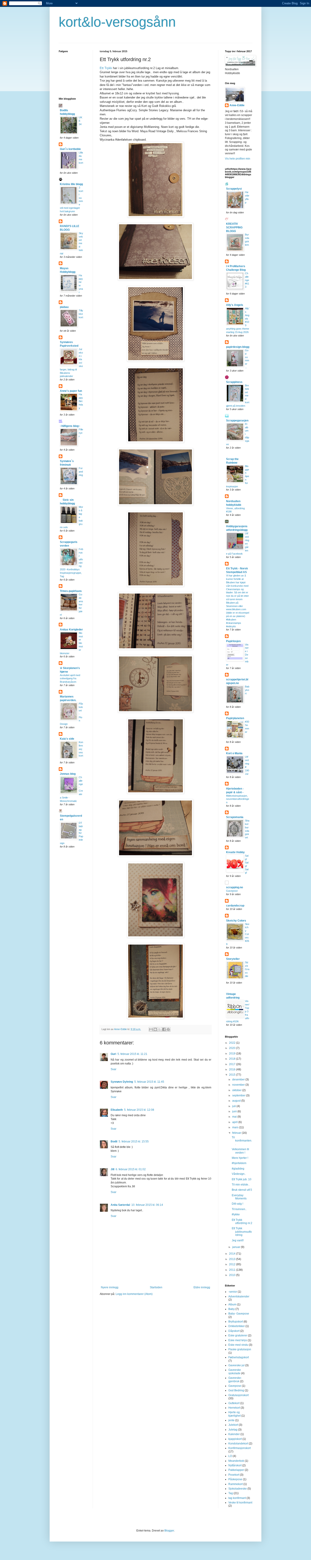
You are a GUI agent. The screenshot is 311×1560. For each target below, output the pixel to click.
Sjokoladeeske (237, 1488)
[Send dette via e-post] (151, 1029)
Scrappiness (234, 382)
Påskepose (235, 1479)
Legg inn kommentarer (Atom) (134, 1294)
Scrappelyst (234, 188)
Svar (113, 1069)
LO (230, 1456)
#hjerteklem (239, 1163)
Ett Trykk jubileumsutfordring (242, 1232)
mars (235, 1127)
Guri (113, 1054)
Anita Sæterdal (120, 1204)
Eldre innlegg (202, 1287)
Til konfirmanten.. (242, 1141)
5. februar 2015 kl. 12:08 (139, 1109)
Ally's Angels (234, 305)
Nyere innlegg (109, 1287)
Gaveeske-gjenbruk (235, 1379)
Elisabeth (117, 1109)
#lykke (236, 1214)
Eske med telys (237, 1340)
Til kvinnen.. (239, 1209)
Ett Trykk (106, 68)
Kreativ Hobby (235, 852)
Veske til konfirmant (240, 1502)
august (236, 1100)
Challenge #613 (247, 280)
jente (231, 1420)
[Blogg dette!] (155, 1029)
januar (236, 1247)
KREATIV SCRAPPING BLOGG (234, 227)
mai (234, 1116)
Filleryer (81, 433)
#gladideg (238, 1168)
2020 (232, 1048)
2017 (232, 1064)
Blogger (169, 1530)
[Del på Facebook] (164, 1029)
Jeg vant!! (238, 1240)
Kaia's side (67, 738)
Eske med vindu (238, 1344)
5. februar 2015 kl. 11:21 (132, 1054)
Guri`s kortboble (70, 149)
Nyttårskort (235, 1465)
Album (232, 1304)
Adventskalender (238, 1296)
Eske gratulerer (237, 1335)
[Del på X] (159, 1029)
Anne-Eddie (237, 105)
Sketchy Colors (236, 920)
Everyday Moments (239, 1197)
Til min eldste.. (241, 1184)
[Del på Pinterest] (168, 1029)
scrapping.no (234, 887)
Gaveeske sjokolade (234, 1371)
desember (238, 1079)
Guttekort (234, 1403)
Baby (231, 1309)
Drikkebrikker (236, 1326)
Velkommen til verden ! (240, 1151)
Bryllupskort (235, 1321)
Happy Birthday (81, 401)
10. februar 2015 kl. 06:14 (147, 1204)
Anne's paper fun (71, 391)
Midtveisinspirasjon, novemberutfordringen (237, 799)
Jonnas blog (68, 773)
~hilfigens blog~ (70, 426)
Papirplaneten (235, 718)
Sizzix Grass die (247, 969)
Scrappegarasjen (237, 420)
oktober (237, 1090)
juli (234, 1106)
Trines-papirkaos (71, 591)
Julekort (233, 1424)
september (239, 1095)
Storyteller (233, 959)
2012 (232, 1264)
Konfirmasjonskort (81, 749)
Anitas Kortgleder (71, 629)
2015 (232, 1074)
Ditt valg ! (237, 1203)
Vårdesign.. (239, 1173)
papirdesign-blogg (237, 347)
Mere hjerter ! (240, 1158)
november (238, 1084)
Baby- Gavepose (238, 1313)
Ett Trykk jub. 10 (241, 1179)
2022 (232, 1042)
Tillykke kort (81, 314)
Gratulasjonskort (238, 1395)
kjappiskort (235, 1439)
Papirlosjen (233, 641)
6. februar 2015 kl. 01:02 (131, 1169)
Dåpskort (234, 1331)
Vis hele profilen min (237, 158)
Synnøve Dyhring (122, 1081)
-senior (232, 1291)
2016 (232, 1069)
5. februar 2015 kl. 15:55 (134, 1141)
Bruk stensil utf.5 (242, 1189)
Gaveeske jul (236, 1365)
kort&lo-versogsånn (117, 22)
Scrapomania (234, 817)
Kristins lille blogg (71, 184)
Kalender (234, 1434)
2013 (232, 1259)
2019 (232, 1053)
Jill (112, 1169)
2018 (232, 1058)
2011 (232, 1269)
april (235, 1122)
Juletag (232, 1429)
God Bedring (236, 1390)
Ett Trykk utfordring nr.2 (242, 1221)
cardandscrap (235, 905)
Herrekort (234, 1407)
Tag (230, 1493)
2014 (232, 1253)
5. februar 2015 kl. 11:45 (149, 1081)
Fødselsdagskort (238, 1357)
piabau (64, 307)
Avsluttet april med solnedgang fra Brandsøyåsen (70, 678)
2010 (232, 1275)
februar (237, 1132)
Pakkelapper (236, 1470)
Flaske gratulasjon (239, 1349)
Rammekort (235, 1484)
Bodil (114, 1141)
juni (234, 1111)
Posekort (233, 1474)
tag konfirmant (237, 1498)
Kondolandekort (238, 1443)
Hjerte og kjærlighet (234, 1414)
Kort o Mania (234, 753)
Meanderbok (236, 1460)
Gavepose (232, 890)
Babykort (247, 690)
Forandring (81, 471)
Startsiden (156, 1287)
